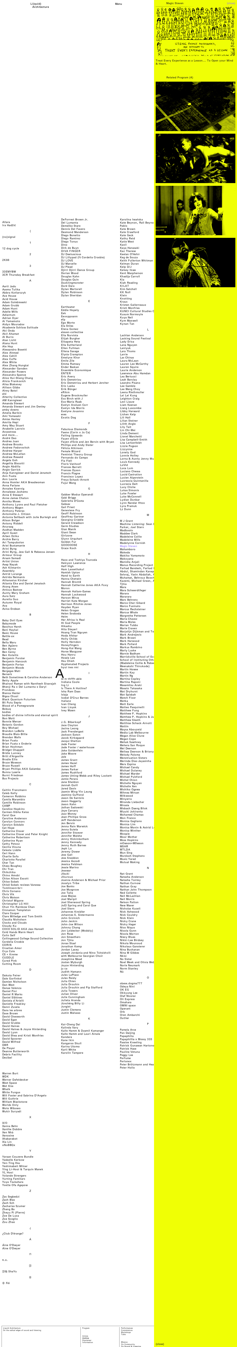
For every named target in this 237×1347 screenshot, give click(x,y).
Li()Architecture (40, 5)
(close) (231, 3)
